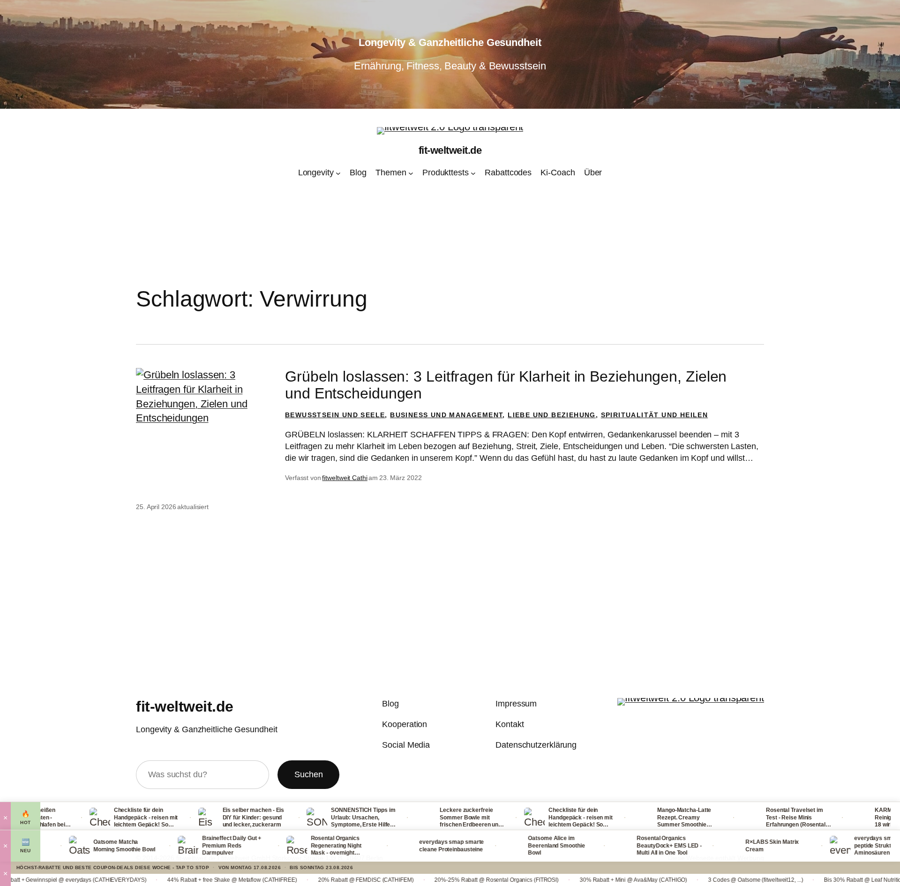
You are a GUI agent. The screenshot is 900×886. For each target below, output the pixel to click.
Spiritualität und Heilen (654, 415)
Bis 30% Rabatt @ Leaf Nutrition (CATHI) (818, 880)
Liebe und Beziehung (552, 415)
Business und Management (446, 415)
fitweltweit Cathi (344, 477)
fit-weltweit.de (450, 150)
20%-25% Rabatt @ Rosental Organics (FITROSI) (440, 880)
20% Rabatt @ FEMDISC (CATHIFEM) (309, 880)
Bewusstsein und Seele (335, 415)
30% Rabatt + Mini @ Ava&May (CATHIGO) (576, 880)
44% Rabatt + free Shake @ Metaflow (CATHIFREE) (175, 880)
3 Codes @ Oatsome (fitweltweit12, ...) (699, 880)
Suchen (308, 774)
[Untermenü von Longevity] (338, 173)
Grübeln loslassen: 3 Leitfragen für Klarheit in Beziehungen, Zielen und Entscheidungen (506, 385)
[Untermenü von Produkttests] (473, 173)
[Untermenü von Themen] (410, 173)
